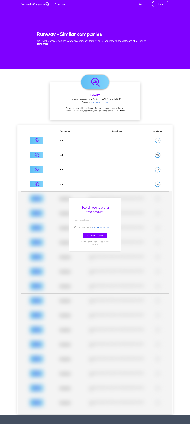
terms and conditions (100, 227)
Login (141, 4)
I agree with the (93, 227)
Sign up (160, 4)
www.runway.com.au (99, 102)
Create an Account (95, 235)
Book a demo (60, 4)
